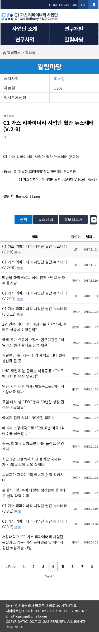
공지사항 (11, 78)
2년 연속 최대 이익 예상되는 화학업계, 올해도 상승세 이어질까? (34, 326)
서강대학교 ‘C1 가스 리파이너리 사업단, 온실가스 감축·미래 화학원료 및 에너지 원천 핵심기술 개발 (33, 542)
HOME (54, 4)
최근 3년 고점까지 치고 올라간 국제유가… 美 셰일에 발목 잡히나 (31, 461)
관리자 (75, 280)
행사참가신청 (15, 97)
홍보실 (59, 78)
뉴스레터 (45, 219)
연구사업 (24, 39)
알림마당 (73, 39)
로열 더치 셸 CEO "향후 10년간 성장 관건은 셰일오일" (33, 404)
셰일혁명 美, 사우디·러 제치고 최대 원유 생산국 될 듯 (33, 357)
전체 (23, 219)
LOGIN (64, 4)
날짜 (89, 236)
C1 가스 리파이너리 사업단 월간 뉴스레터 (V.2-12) (34, 311)
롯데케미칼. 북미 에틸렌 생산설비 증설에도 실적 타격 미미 (34, 492)
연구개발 (73, 28)
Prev (11, 567)
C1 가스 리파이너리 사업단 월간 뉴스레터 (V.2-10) (34, 264)
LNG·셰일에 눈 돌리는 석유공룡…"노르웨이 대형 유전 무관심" (33, 373)
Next (49, 576)
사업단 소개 (24, 28)
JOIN (73, 4)
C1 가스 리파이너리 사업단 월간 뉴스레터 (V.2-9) (48, 126)
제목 (35, 236)
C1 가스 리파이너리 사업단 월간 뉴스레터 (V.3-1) (34, 508)
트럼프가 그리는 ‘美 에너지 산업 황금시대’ (33, 477)
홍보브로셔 (73, 219)
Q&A (58, 88)
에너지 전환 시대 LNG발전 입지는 (28, 417)
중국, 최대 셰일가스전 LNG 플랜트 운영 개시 (33, 446)
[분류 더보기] (94, 220)
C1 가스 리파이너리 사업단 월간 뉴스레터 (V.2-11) (34, 295)
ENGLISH (83, 5)
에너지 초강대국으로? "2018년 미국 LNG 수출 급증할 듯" (33, 430)
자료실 (9, 88)
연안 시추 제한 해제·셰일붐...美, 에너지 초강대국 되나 (33, 389)
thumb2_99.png (28, 196)
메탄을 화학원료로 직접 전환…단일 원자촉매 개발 (33, 280)
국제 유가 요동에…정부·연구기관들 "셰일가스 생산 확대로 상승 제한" (33, 342)
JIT (6, 137)
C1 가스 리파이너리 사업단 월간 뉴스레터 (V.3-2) (34, 523)
